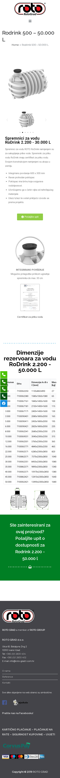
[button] (22, 132)
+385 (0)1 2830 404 (16, 654)
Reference (7, 677)
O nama (6, 671)
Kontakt (6, 682)
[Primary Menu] (30, 21)
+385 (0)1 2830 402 (16, 657)
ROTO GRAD (40, 772)
